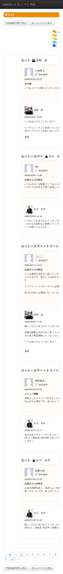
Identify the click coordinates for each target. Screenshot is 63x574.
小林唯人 (40, 70)
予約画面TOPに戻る (16, 23)
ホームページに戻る (41, 23)
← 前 (8, 554)
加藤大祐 (40, 470)
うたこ (38, 256)
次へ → (15, 559)
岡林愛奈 (40, 380)
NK (36, 166)
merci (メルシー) (19, 4)
